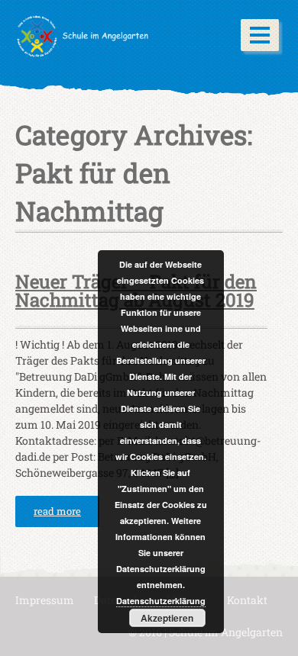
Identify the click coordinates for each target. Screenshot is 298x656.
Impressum (44, 600)
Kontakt (247, 600)
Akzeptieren (167, 618)
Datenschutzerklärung (161, 600)
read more (57, 511)
